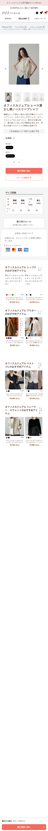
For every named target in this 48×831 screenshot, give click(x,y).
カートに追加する (24, 178)
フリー (9, 147)
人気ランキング (40, 18)
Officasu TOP (7, 27)
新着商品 (8, 18)
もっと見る (40, 269)
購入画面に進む (24, 171)
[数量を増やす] (19, 162)
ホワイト (10, 156)
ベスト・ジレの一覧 (37, 27)
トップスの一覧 (21, 27)
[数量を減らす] (9, 162)
